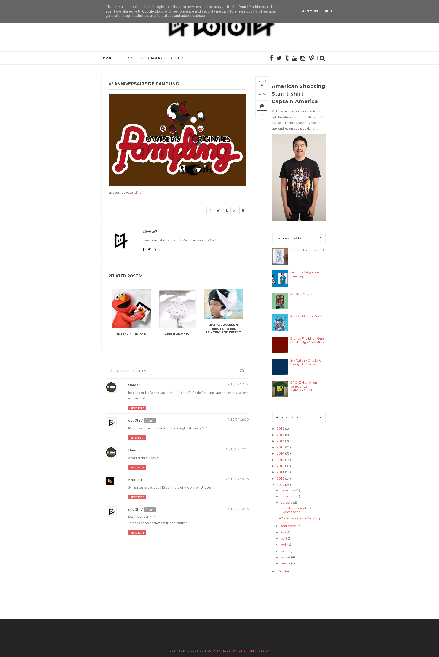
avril (283, 544)
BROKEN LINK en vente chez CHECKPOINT (303, 386)
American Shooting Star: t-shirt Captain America (298, 93)
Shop (127, 58)
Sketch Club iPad (131, 334)
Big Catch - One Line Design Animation (305, 362)
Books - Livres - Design (307, 316)
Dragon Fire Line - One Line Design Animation (307, 340)
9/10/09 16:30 (238, 419)
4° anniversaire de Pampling (300, 518)
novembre (288, 496)
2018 (280, 428)
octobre (286, 502)
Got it (329, 11)
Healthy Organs (302, 294)
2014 (280, 453)
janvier (285, 563)
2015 (280, 447)
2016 (280, 441)
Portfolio (151, 58)
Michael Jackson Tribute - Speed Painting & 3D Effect (223, 328)
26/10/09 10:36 (237, 479)
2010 (280, 478)
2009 (280, 485)
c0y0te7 (135, 420)
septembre (289, 526)
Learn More (309, 11)
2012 (280, 466)
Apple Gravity (177, 334)
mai (283, 538)
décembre (288, 490)
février (285, 557)
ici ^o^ (138, 192)
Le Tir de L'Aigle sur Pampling (304, 274)
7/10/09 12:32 (238, 384)
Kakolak (135, 479)
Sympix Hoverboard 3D (307, 250)
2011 (280, 472)
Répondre (137, 408)
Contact (179, 58)
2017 (280, 435)
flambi (134, 385)
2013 (280, 460)
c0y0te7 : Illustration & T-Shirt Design (238, 650)
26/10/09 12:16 (237, 509)
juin (283, 532)
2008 (280, 571)
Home (106, 58)
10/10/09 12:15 (237, 449)
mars (284, 551)
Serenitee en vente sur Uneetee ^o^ (296, 510)
